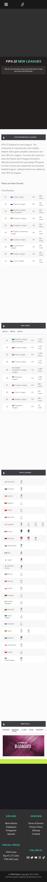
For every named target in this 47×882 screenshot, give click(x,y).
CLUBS (24, 730)
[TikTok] (43, 857)
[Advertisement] (23, 32)
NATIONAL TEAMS (15, 730)
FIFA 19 (19, 331)
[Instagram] (40, 857)
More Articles (11, 823)
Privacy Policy (36, 827)
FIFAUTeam (15, 874)
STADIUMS (39, 730)
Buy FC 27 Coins (11, 856)
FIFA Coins (11, 852)
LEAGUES (5, 730)
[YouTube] (36, 857)
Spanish (11, 834)
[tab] (23, 137)
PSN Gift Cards (11, 859)
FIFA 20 (12, 331)
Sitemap (36, 830)
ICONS (31, 730)
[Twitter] (32, 857)
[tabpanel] (23, 373)
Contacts (36, 834)
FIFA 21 (5, 331)
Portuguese (11, 830)
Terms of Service (36, 823)
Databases (11, 827)
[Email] (28, 857)
